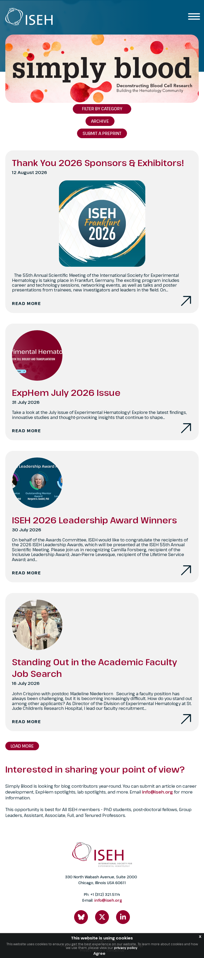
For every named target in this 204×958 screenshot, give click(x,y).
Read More (26, 303)
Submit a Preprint (102, 133)
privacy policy (125, 948)
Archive (100, 121)
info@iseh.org (158, 792)
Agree (99, 953)
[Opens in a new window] (81, 917)
